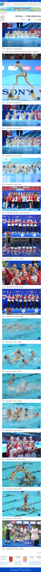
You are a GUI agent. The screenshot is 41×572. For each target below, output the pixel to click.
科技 (37, 3)
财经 (23, 3)
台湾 (28, 3)
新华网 (1, 12)
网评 (25, 3)
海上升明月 (25, 562)
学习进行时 (14, 3)
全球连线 (33, 3)
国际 (21, 3)
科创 (39, 3)
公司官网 (7, 4)
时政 (18, 3)
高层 (17, 3)
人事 (20, 3)
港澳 (26, 3)
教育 (35, 3)
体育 (4, 12)
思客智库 (30, 3)
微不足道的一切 (10, 562)
